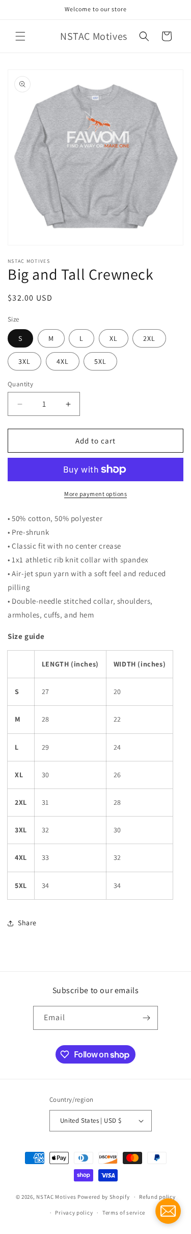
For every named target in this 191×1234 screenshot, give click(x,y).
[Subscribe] (146, 1018)
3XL (24, 361)
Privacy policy (74, 1212)
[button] (20, 36)
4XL (63, 361)
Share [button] (27, 922)
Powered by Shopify (103, 1196)
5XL (100, 361)
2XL (149, 338)
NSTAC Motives (56, 1196)
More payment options (95, 494)
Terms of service (123, 1212)
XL (114, 338)
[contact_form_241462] (168, 1211)
